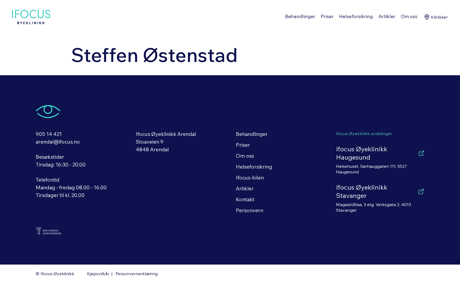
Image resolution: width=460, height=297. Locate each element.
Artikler (387, 16)
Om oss (409, 16)
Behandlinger (300, 16)
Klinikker (439, 17)
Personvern (249, 210)
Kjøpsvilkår (98, 273)
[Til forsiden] (31, 17)
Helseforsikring (356, 16)
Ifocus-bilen (250, 177)
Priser (327, 16)
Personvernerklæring (137, 273)
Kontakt (245, 199)
